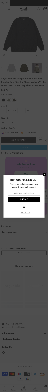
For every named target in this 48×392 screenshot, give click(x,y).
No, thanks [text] (25, 212)
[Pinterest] (24, 206)
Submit (24, 199)
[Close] (44, 174)
